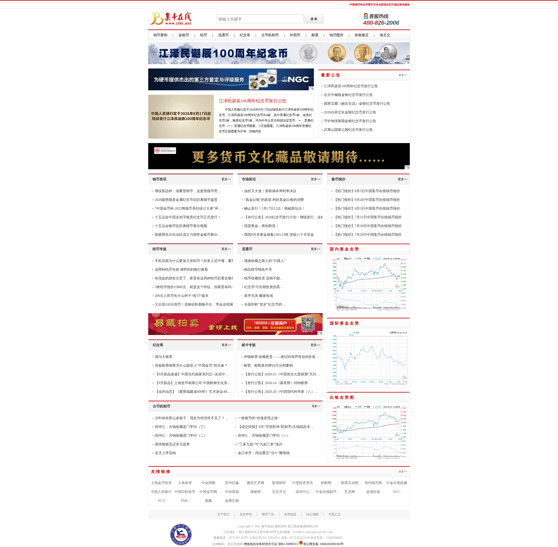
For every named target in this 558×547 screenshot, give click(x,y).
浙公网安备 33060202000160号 (323, 544)
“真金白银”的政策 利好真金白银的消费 (274, 200)
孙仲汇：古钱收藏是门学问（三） (181, 427)
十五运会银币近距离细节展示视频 (181, 226)
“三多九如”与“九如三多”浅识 (260, 444)
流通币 (223, 35)
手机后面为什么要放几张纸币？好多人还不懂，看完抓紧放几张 (203, 261)
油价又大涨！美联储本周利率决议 (270, 191)
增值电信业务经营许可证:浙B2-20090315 (271, 544)
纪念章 (245, 35)
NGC (397, 492)
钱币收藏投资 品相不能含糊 (265, 278)
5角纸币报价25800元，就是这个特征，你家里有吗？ (195, 287)
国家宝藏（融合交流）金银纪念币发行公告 (357, 103)
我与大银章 (163, 357)
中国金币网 (208, 492)
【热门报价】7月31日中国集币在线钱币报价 (368, 217)
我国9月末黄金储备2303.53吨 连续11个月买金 (279, 234)
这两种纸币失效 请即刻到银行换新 (181, 269)
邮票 (314, 35)
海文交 (385, 35)
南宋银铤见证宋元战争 (172, 444)
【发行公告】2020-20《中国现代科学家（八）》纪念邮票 (288, 391)
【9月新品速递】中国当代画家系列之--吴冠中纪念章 (195, 374)
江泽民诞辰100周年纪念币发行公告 (252, 100)
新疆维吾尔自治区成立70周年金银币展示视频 (190, 234)
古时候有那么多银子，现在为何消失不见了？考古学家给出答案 (204, 418)
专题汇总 (334, 514)
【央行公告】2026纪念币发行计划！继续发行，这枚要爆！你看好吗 (296, 217)
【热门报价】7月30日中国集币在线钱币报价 (368, 226)
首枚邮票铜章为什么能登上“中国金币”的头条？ (191, 365)
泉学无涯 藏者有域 (258, 295)
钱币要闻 (160, 35)
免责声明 (246, 514)
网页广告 (268, 514)
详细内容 (255, 131)
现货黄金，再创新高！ (261, 226)
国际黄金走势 (345, 323)
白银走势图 (342, 397)
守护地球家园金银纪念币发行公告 (350, 121)
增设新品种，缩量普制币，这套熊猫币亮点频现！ (193, 191)
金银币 (184, 35)
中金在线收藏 (396, 483)
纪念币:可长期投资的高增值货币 (269, 287)
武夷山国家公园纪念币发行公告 (348, 130)
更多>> (403, 75)
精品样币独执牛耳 (258, 269)
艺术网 (349, 492)
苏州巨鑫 (232, 483)
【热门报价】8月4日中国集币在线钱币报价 (367, 200)
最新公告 (331, 75)
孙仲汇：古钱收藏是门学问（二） (181, 435)
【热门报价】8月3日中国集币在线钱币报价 (367, 208)
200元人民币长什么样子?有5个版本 (182, 295)
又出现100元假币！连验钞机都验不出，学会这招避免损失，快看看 (206, 304)
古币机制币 (270, 35)
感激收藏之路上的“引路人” (265, 261)
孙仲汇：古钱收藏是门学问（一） (264, 435)
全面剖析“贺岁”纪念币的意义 (266, 304)
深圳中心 (303, 492)
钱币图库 (337, 35)
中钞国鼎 (232, 492)
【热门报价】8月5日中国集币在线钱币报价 (367, 191)
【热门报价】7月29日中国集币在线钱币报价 (368, 234)
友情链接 (161, 471)
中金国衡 (208, 483)
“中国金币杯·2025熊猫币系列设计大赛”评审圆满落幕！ (197, 208)
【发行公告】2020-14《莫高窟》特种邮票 (276, 383)
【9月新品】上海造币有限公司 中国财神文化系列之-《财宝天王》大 (207, 383)
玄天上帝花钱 (165, 453)
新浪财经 (279, 483)
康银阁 (255, 492)
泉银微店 (362, 35)
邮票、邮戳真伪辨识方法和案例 (268, 365)
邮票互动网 (349, 483)
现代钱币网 (373, 483)
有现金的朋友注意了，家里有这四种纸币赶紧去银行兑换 (198, 278)
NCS (161, 501)
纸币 (203, 35)
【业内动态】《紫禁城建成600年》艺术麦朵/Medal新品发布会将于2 (207, 391)
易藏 (208, 501)
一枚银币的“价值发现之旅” (258, 418)
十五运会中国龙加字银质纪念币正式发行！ (188, 217)
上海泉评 (185, 483)
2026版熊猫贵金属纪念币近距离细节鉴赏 (186, 200)
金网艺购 (232, 501)
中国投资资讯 (302, 483)
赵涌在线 (373, 492)
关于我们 (223, 514)
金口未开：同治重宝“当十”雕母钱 (264, 453)
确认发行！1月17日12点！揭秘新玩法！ (274, 208)
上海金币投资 (161, 483)
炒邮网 (326, 483)
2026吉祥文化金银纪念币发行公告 (350, 112)
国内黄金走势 (345, 249)
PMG (185, 501)
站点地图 (312, 514)
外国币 (295, 35)
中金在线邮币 (326, 492)
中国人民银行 (161, 492)
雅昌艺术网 (255, 483)
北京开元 (279, 492)
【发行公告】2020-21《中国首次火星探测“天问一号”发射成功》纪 (295, 374)
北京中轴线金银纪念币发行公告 (348, 95)
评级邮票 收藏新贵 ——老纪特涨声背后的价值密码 (283, 357)
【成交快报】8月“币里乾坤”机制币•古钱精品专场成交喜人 (283, 427)
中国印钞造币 (184, 492)
